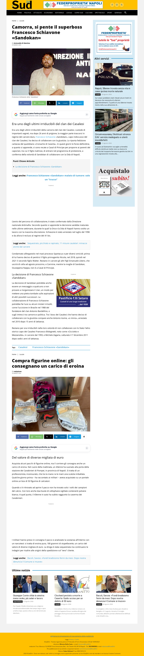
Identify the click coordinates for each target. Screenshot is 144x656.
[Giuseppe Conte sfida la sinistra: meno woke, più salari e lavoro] (30, 584)
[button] (125, 12)
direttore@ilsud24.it (84, 644)
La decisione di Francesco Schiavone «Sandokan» (38, 166)
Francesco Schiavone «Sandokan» (50, 347)
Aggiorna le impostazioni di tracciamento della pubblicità (72, 636)
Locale (21, 21)
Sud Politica (18, 601)
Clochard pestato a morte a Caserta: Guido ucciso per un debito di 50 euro (69, 598)
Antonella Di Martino (22, 43)
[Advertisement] (51, 202)
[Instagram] (117, 5)
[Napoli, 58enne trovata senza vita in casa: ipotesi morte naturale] (114, 74)
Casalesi (22, 347)
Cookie (77, 639)
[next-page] (99, 159)
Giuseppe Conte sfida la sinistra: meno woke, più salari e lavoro (29, 597)
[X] (121, 5)
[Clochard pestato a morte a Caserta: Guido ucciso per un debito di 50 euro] (72, 584)
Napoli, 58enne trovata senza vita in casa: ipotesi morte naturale (112, 90)
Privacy (71, 639)
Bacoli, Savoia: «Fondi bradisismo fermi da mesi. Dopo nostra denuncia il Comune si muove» (112, 598)
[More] (84, 436)
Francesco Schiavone (45, 137)
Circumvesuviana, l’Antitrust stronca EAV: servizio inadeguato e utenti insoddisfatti (112, 137)
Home (14, 21)
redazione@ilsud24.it (108, 646)
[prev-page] (95, 159)
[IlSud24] (25, 4)
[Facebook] (112, 5)
